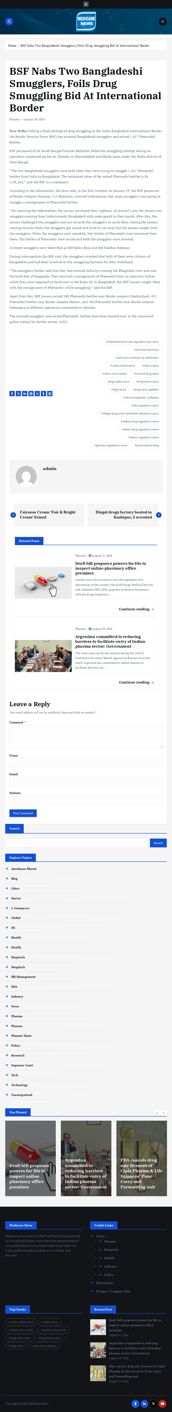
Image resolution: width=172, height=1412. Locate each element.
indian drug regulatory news (140, 421)
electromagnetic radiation (142, 397)
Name (13, 755)
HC (13, 928)
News (15, 1006)
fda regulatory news (146, 405)
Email (13, 774)
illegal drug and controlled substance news (131, 413)
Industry (17, 996)
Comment (17, 722)
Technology (19, 1085)
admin (49, 468)
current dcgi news (147, 373)
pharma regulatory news (111, 445)
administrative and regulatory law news (133, 342)
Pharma (14, 119)
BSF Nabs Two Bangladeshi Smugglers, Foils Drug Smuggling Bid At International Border (85, 45)
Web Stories (104, 1283)
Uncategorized (21, 1095)
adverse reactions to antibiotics (138, 358)
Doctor (16, 898)
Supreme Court (22, 1065)
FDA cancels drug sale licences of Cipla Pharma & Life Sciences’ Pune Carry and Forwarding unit (137, 1371)
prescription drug (147, 445)
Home (12, 45)
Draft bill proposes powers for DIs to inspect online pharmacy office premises (135, 1325)
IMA (14, 987)
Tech (14, 1075)
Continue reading (135, 609)
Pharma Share (21, 1036)
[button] (157, 1113)
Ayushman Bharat (24, 869)
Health (16, 937)
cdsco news (151, 365)
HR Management (23, 977)
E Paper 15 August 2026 (113, 1291)
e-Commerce (20, 908)
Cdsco (15, 888)
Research (17, 1055)
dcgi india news (119, 381)
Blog (14, 879)
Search (14, 828)
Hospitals (18, 957)
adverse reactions (147, 350)
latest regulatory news (144, 437)
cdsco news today (115, 373)
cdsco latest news (123, 365)
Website (15, 793)
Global (16, 918)
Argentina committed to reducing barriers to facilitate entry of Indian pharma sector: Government (135, 1348)
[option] (30, 1158)
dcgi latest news (148, 381)
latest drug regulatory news (141, 429)
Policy (15, 1045)
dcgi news (119, 389)
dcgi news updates (147, 389)
